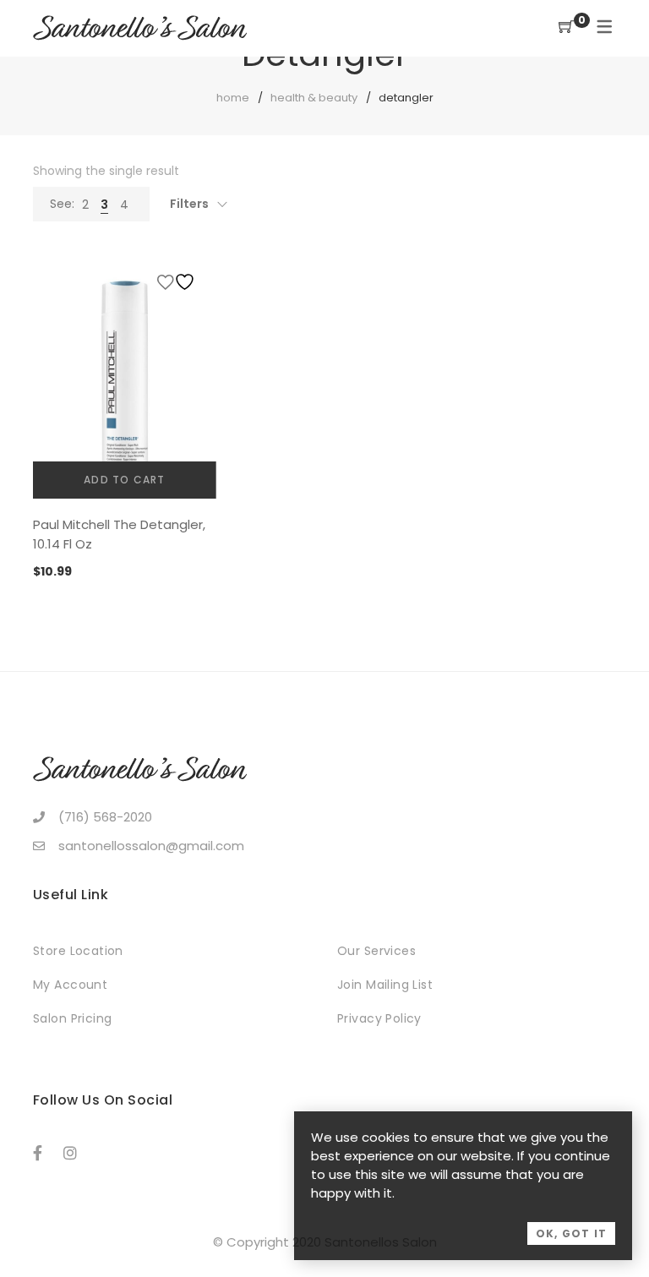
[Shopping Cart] (566, 27)
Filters (189, 203)
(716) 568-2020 (105, 817)
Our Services (376, 950)
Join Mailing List (385, 984)
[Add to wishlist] (178, 281)
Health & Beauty (313, 98)
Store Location (78, 950)
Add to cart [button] (124, 479)
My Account (70, 984)
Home (232, 98)
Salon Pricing (72, 1018)
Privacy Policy (379, 1018)
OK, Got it (571, 1233)
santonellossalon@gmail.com (151, 845)
